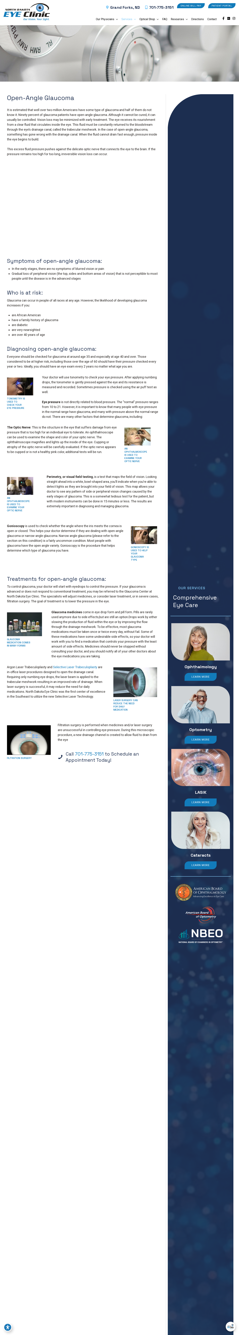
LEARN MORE (201, 676)
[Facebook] (223, 18)
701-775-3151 (161, 7)
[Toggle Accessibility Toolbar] (7, 1327)
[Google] (228, 18)
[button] (191, 5)
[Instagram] (234, 18)
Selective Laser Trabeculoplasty (75, 667)
